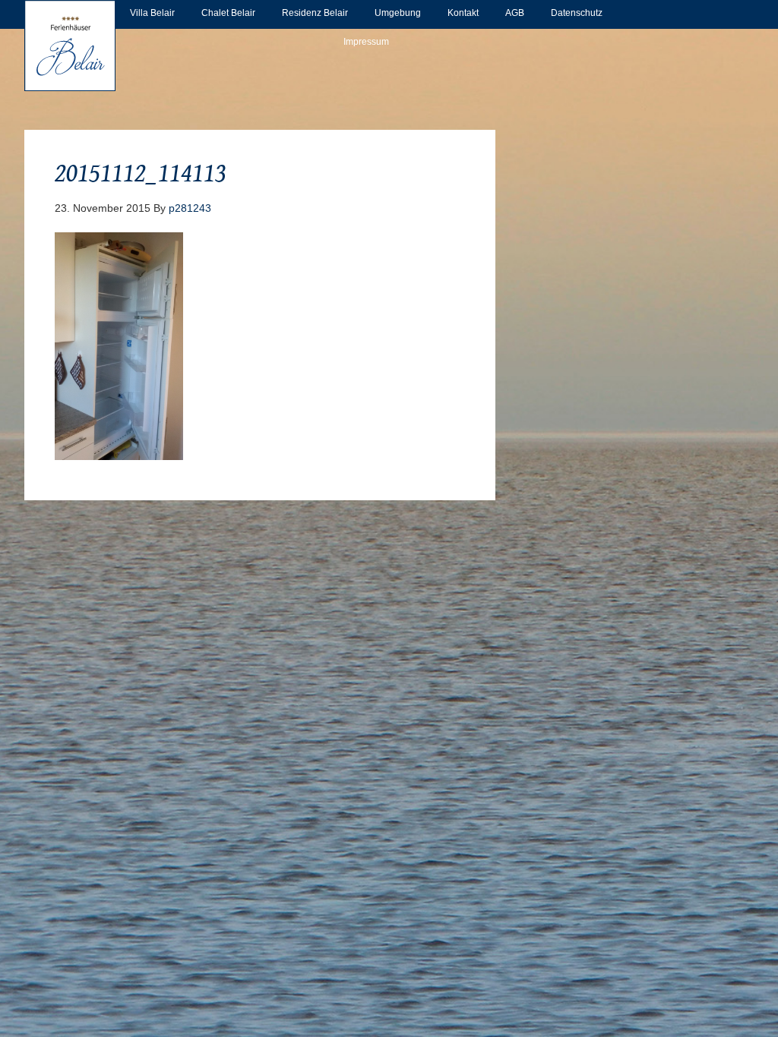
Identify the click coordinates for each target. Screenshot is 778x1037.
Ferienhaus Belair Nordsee (69, 45)
